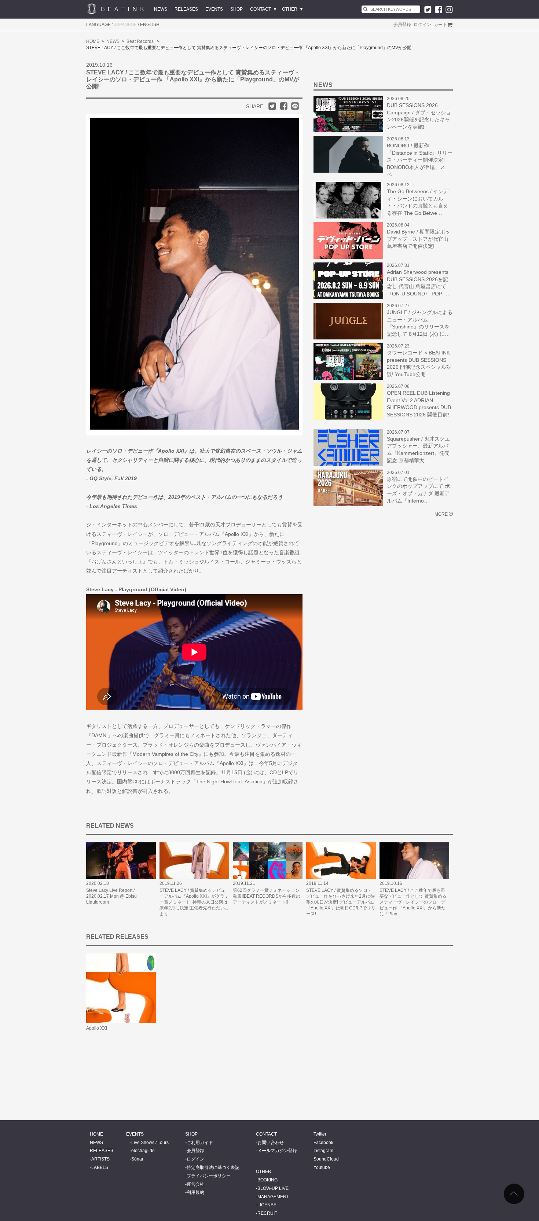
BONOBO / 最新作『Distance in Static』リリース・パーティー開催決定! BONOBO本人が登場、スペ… (419, 160)
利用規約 (195, 1192)
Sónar (137, 1159)
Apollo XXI (96, 1028)
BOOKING (267, 1180)
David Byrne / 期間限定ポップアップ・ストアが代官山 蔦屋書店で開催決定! (418, 239)
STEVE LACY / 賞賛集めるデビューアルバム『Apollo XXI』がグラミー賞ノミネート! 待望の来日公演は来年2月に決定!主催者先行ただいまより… (194, 902)
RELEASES (186, 9)
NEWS (160, 9)
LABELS (99, 1167)
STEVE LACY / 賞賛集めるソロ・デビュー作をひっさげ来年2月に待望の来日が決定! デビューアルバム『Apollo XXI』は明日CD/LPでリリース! (340, 902)
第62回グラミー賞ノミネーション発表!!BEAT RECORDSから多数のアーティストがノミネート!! (266, 896)
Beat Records (140, 41)
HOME (92, 41)
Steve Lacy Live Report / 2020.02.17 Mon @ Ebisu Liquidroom (111, 896)
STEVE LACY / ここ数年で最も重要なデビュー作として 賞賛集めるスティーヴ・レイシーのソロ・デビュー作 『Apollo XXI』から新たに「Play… (413, 902)
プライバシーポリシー (209, 1175)
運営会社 (195, 1184)
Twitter (320, 1134)
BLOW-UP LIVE (273, 1188)
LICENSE (266, 1204)
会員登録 (402, 24)
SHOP (236, 9)
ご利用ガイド (200, 1142)
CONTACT (260, 9)
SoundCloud (326, 1159)
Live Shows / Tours (150, 1142)
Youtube (322, 1167)
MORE (441, 514)
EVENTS (214, 9)
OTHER (289, 9)
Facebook (323, 1142)
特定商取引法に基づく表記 (213, 1167)
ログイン (422, 24)
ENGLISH (150, 24)
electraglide (143, 1150)
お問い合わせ (270, 1142)
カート (440, 24)
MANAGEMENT (273, 1196)
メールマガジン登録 (277, 1150)
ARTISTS (100, 1159)
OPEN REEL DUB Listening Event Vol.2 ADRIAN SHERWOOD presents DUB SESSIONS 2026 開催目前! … (419, 407)
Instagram (323, 1150)
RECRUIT (267, 1213)
